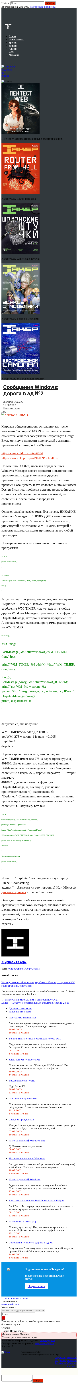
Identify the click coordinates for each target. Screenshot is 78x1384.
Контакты (72, 1366)
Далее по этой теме (20, 1008)
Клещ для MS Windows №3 (24, 1059)
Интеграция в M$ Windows (24, 1179)
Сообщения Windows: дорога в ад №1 (31, 1242)
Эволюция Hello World (22, 1080)
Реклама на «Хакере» (66, 1363)
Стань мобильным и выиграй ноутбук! (29, 999)
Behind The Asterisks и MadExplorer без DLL (35, 1038)
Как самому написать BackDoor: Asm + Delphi (36, 1200)
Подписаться (36, 1286)
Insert (38, 1380)
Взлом (21, 968)
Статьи (36, 968)
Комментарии (11, 408)
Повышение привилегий (23, 1098)
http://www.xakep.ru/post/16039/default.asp (30, 458)
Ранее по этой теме (20, 1011)
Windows (12, 968)
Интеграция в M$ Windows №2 (27, 1140)
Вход (74, 5)
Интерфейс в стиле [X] (22, 1221)
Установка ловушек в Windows (27, 1158)
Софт (28, 968)
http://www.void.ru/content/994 (22, 453)
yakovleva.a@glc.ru (44, 1343)
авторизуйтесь (10, 1304)
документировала (13, 892)
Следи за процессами (21, 1119)
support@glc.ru (47, 1340)
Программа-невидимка (22, 1017)
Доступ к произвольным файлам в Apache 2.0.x (35, 1002)
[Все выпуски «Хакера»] (1, 60)
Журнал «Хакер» (13, 402)
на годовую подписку (42, 6)
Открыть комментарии (14, 1298)
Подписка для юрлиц (66, 1360)
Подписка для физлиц (66, 1357)
